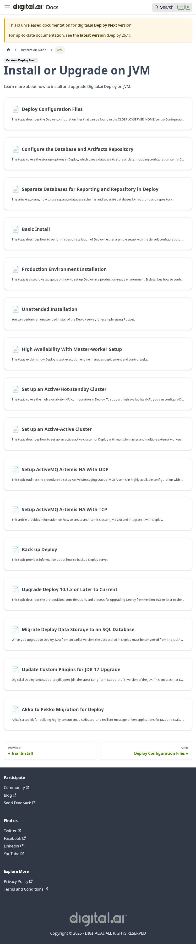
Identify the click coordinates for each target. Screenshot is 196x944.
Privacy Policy (16, 881)
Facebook (12, 838)
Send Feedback (17, 803)
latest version (93, 35)
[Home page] (8, 50)
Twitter (10, 830)
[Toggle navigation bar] (7, 7)
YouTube (11, 853)
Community (14, 787)
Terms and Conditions (24, 889)
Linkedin (11, 846)
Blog (8, 795)
